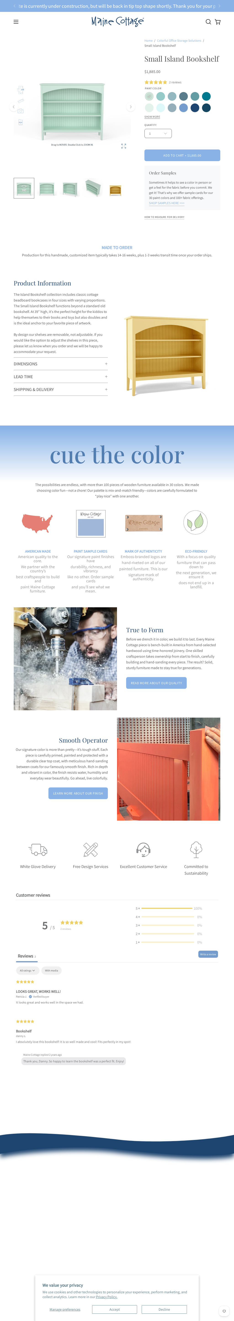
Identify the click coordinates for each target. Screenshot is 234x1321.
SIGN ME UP (161, 699)
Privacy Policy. (106, 1296)
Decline (164, 1309)
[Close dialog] (202, 608)
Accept (114, 1309)
